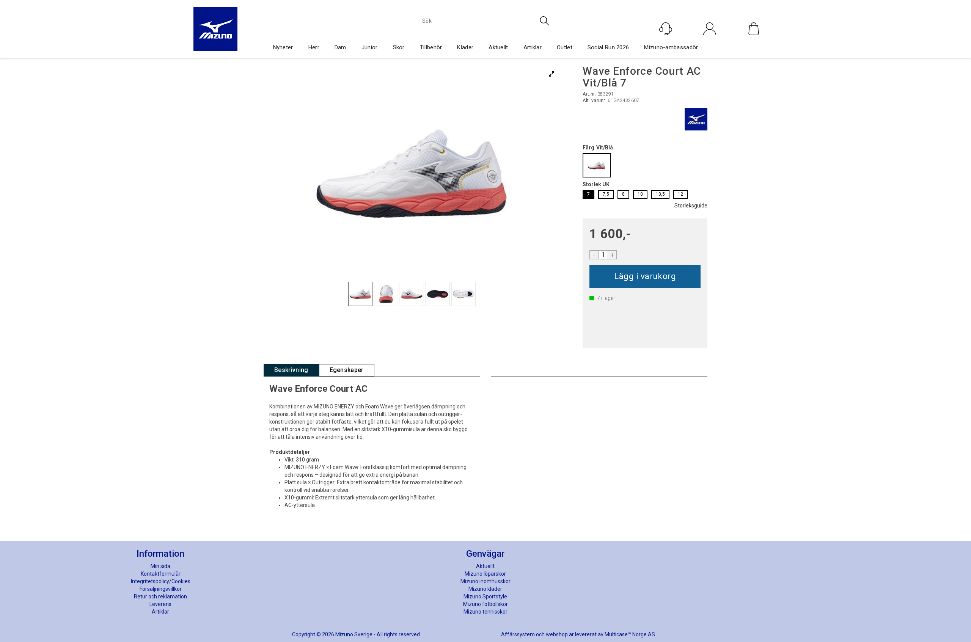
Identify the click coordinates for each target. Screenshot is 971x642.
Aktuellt (498, 47)
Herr (313, 47)
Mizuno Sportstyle (485, 596)
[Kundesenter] (666, 29)
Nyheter (283, 47)
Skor (399, 47)
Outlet (564, 47)
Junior (369, 47)
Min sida (160, 566)
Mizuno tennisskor (485, 612)
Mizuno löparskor (485, 574)
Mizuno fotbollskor (485, 604)
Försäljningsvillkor (161, 589)
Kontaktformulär (161, 574)
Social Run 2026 (608, 47)
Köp (645, 276)
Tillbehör (431, 47)
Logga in (710, 45)
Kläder (465, 47)
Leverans (160, 604)
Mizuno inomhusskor (485, 581)
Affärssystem (518, 634)
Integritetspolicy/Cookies (160, 581)
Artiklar (532, 47)
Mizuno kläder (485, 589)
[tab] (291, 370)
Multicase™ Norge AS (630, 634)
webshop (557, 634)
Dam (340, 47)
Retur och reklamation (160, 596)
